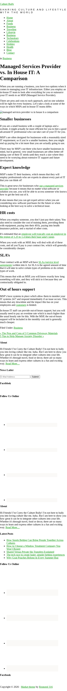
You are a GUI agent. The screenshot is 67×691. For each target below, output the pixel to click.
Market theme (28, 686)
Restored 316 (46, 686)
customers (21, 305)
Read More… (13, 363)
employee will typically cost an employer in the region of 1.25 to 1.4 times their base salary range (33, 235)
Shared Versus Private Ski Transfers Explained (30, 551)
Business (7, 58)
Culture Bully (7, 4)
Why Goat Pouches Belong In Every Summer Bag (32, 557)
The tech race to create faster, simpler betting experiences (36, 554)
